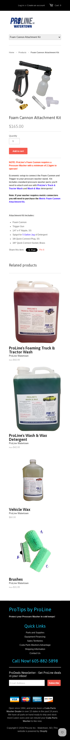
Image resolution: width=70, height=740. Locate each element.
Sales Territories (35, 641)
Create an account (36, 5)
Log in (21, 5)
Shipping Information (35, 649)
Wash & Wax (33, 188)
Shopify (43, 731)
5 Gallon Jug (28, 234)
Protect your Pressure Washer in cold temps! (32, 616)
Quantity (13, 136)
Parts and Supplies (35, 632)
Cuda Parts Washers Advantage (35, 645)
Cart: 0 (58, 5)
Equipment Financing (35, 636)
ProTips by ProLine (30, 609)
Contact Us (35, 653)
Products (22, 52)
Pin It (41, 250)
